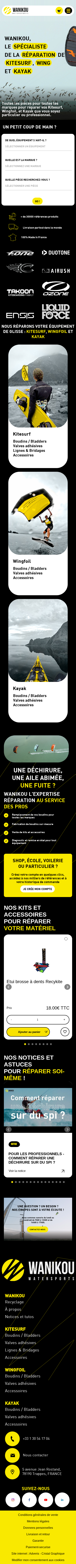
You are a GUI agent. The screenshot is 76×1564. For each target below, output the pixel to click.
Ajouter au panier (29, 1031)
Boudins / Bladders (22, 1335)
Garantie (38, 1540)
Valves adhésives (20, 1342)
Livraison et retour (38, 1534)
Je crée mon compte (37, 889)
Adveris (34, 1553)
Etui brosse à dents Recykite (34, 981)
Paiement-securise (38, 1547)
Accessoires (16, 1357)
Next (67, 987)
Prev (9, 987)
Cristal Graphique (53, 1553)
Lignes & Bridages (22, 1349)
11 (49, 1182)
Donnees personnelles (38, 1527)
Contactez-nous (37, 1229)
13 (56, 1182)
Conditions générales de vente (38, 1514)
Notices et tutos (19, 1316)
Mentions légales (38, 1521)
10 (45, 1182)
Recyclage (14, 1301)
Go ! (37, 201)
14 (60, 1182)
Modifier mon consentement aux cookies (38, 1560)
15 (64, 1182)
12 (53, 1182)
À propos (13, 1309)
